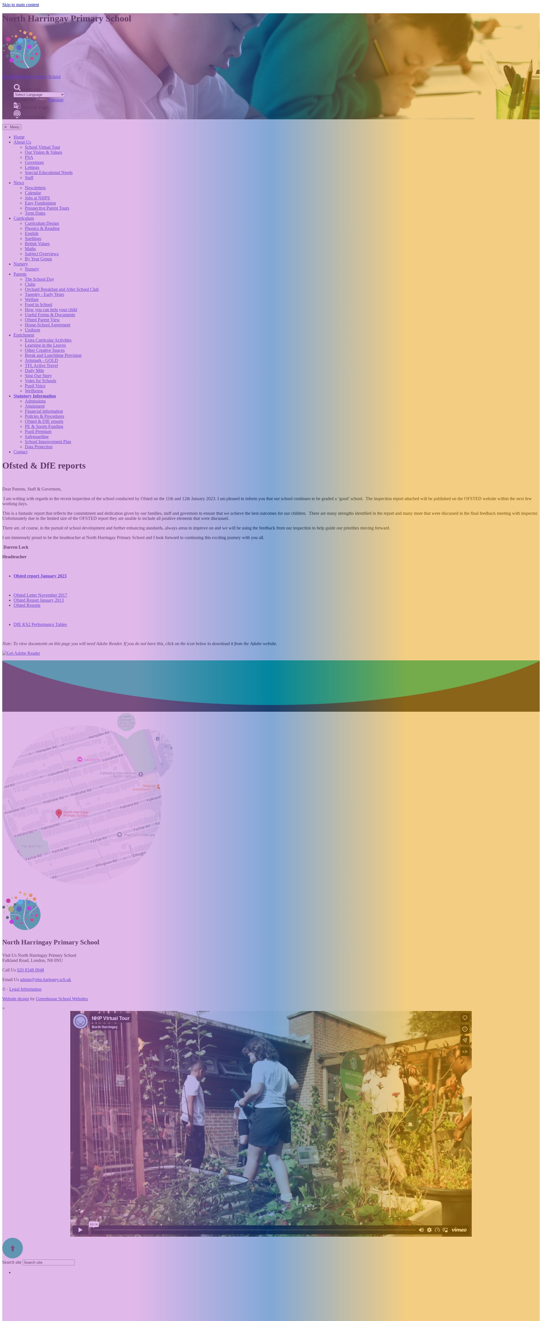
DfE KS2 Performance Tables (40, 624)
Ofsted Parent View (42, 319)
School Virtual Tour (42, 147)
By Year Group (38, 258)
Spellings (33, 238)
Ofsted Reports (27, 605)
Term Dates (35, 213)
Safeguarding (37, 436)
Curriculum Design (42, 223)
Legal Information (25, 989)
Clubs (30, 284)
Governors (34, 162)
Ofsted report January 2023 (40, 575)
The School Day (39, 279)
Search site (11, 1262)
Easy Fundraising (40, 203)
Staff (29, 177)
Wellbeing (34, 390)
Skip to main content (20, 4)
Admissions (35, 401)
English (31, 233)
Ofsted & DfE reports (44, 421)
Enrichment (24, 335)
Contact (20, 451)
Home (19, 137)
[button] (17, 87)
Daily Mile (34, 370)
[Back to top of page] (12, 1256)
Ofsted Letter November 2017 (40, 595)
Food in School (38, 304)
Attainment (35, 406)
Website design (15, 998)
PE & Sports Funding (44, 426)
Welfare (32, 299)
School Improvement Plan (48, 441)
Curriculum (24, 218)
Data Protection (39, 446)
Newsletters (35, 187)
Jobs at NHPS (37, 197)
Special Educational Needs (49, 172)
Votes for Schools (40, 380)
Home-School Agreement (47, 324)
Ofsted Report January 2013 (39, 600)
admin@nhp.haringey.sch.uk (45, 979)
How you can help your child (51, 309)
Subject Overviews (42, 253)
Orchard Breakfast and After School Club (62, 289)
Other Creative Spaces (45, 350)
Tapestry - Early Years (44, 294)
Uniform (32, 329)
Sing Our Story (38, 375)
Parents (20, 274)
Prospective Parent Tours (47, 208)
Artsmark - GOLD (41, 360)
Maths (30, 248)
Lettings (32, 167)
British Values (37, 243)
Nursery (21, 263)
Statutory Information (35, 396)
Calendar (33, 192)
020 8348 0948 (30, 970)
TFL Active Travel (41, 365)
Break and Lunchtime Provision (53, 355)
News (19, 182)
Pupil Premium (38, 431)
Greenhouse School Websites (62, 998)
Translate (55, 99)
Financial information (44, 411)
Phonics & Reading (42, 228)
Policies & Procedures (44, 416)
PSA (29, 157)
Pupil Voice (35, 385)
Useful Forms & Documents (50, 314)
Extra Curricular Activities (48, 340)
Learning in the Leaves (45, 345)
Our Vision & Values (43, 152)
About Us (22, 142)
